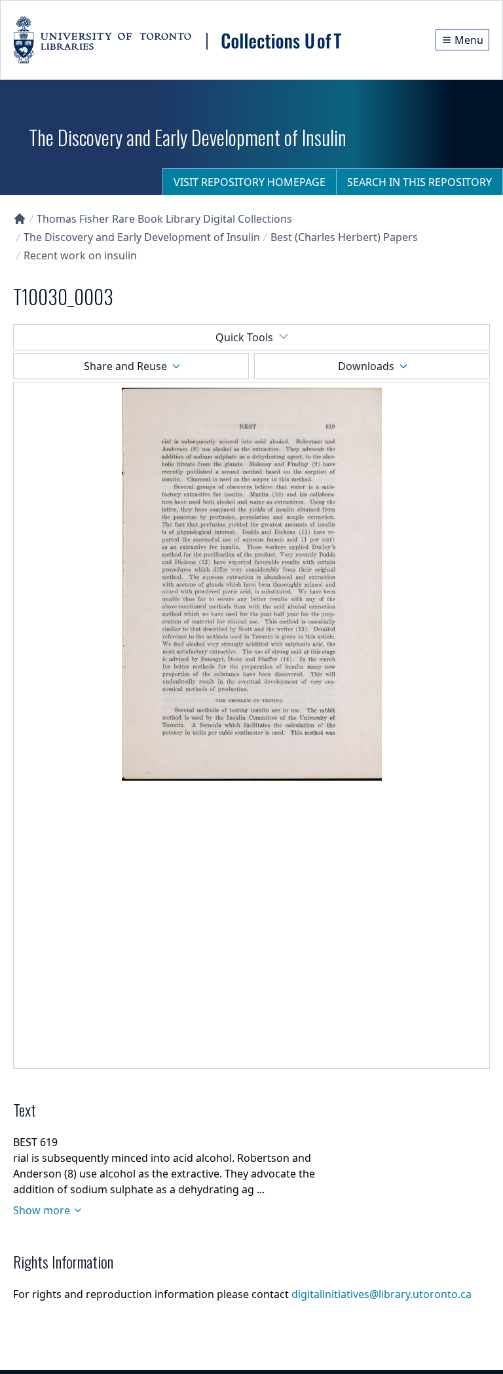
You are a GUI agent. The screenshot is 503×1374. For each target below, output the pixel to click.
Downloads (366, 366)
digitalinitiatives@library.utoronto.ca (381, 1294)
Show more (41, 1210)
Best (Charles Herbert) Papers (344, 237)
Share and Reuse (125, 366)
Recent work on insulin (80, 255)
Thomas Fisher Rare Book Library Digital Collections (164, 219)
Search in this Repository (419, 182)
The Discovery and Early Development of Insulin (142, 237)
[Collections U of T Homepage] (19, 218)
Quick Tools (244, 337)
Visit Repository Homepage (250, 182)
